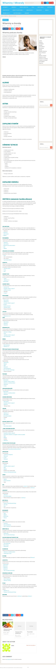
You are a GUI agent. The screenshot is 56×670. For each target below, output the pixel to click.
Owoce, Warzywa (24, 7)
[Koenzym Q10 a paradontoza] (19, 626)
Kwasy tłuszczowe (17, 10)
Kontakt (27, 13)
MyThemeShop (19, 667)
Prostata (38, 10)
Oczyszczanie (17, 13)
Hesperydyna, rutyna (7, 553)
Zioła (33, 7)
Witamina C (6, 242)
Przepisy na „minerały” (43, 60)
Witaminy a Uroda (42, 57)
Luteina (5, 278)
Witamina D (6, 301)
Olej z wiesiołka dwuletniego (8, 369)
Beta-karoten (6, 233)
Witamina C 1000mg (7, 332)
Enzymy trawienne (7, 306)
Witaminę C (33, 557)
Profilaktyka (41, 43)
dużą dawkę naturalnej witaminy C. (14, 449)
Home (2, 16)
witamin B (25, 486)
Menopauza (29, 10)
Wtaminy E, (6, 413)
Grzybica (49, 7)
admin (4, 25)
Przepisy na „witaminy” (43, 58)
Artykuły (40, 49)
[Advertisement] (20, 66)
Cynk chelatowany (7, 336)
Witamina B (5, 566)
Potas (4, 255)
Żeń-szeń (5, 504)
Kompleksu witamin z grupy (9, 433)
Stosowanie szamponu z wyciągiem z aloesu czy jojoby (14, 434)
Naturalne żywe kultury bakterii (9, 245)
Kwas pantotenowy (7, 368)
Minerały (14, 7)
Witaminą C (6, 346)
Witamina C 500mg (7, 580)
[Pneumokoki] (31, 626)
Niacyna (5, 464)
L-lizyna (4, 385)
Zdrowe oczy (6, 13)
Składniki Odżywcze (43, 51)
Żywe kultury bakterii (8, 259)
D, (8, 316)
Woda (46, 10)
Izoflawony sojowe (7, 290)
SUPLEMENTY (42, 46)
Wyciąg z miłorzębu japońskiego (10, 472)
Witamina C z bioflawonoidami (9, 382)
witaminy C (30, 596)
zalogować (9, 659)
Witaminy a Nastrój (42, 55)
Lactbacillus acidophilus (8, 454)
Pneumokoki (30, 631)
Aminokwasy (41, 48)
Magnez (5, 235)
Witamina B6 (6, 362)
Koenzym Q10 (6, 10)
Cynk (4, 246)
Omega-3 (5, 293)
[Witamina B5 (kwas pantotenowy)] (7, 625)
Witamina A (6, 316)
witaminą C (33, 487)
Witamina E (5, 232)
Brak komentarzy (17, 25)
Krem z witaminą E (7, 526)
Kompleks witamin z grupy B (9, 288)
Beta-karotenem (7, 345)
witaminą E (23, 497)
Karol (17, 635)
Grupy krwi (40, 7)
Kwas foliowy (6, 544)
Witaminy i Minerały (13, 3)
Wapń (5, 365)
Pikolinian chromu (7, 268)
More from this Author (30, 645)
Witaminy (5, 7)
